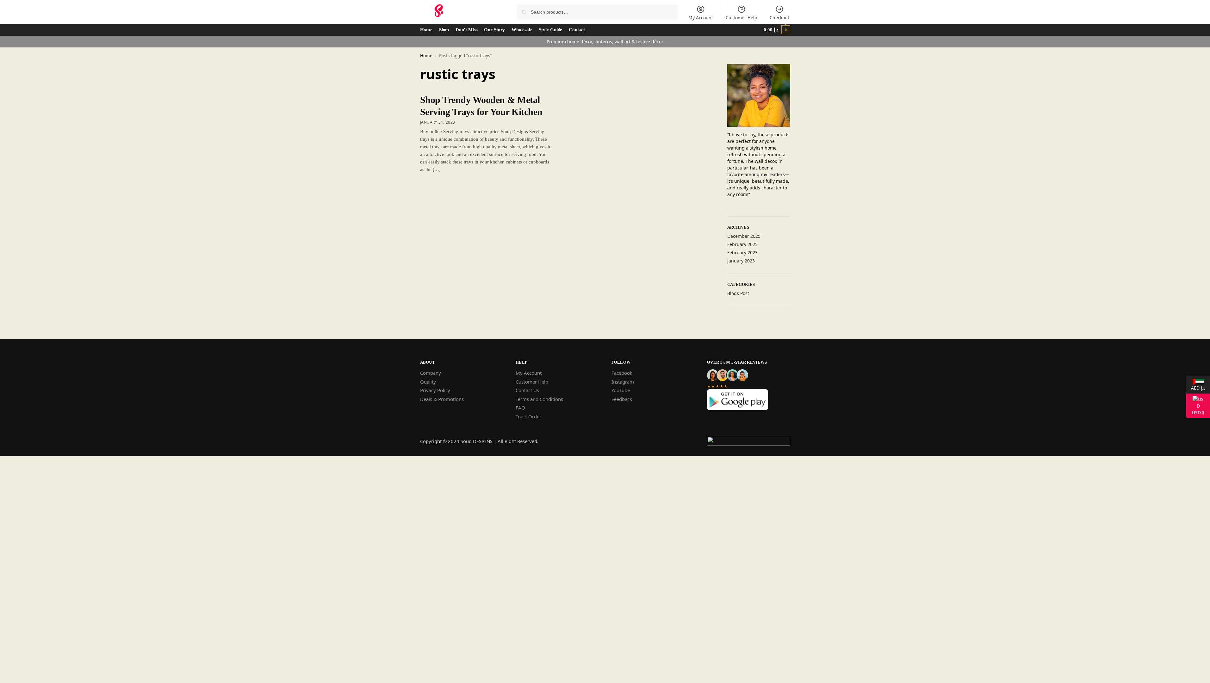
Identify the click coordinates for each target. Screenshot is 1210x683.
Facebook (621, 373)
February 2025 (742, 244)
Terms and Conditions (539, 399)
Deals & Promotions (442, 399)
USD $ (1195, 412)
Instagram (622, 381)
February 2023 (742, 252)
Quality (428, 381)
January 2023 (741, 261)
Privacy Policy (435, 390)
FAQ (520, 407)
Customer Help (741, 18)
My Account (700, 18)
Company (430, 373)
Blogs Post (738, 293)
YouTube (620, 390)
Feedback (621, 399)
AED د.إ (1195, 387)
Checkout (779, 18)
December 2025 (743, 236)
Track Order (528, 416)
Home (426, 55)
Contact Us (527, 390)
